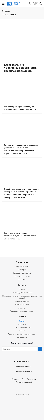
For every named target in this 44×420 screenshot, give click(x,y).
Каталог (22, 285)
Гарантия (22, 279)
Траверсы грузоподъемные (22, 311)
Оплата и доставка (22, 276)
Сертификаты (22, 266)
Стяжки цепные (22, 304)
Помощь (22, 316)
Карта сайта (22, 337)
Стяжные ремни (22, 301)
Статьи (22, 321)
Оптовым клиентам (22, 327)
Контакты (22, 324)
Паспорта (22, 269)
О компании (22, 262)
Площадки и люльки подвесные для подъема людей (22, 297)
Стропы (22, 289)
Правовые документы (22, 273)
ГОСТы (22, 331)
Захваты (22, 308)
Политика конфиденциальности (22, 334)
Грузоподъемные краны (22, 292)
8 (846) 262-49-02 (23, 366)
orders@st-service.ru (24, 371)
